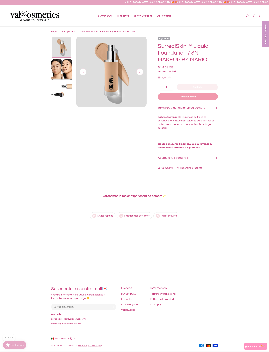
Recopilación (68, 31)
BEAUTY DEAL (128, 293)
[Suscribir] (113, 307)
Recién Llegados (130, 304)
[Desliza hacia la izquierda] (83, 71)
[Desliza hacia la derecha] (139, 71)
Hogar (54, 31)
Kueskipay (155, 304)
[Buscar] (247, 16)
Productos (127, 299)
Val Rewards (128, 309)
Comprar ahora (188, 97)
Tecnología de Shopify (90, 345)
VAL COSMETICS (68, 345)
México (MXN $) (63, 338)
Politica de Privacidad (162, 299)
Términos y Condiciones (163, 293)
